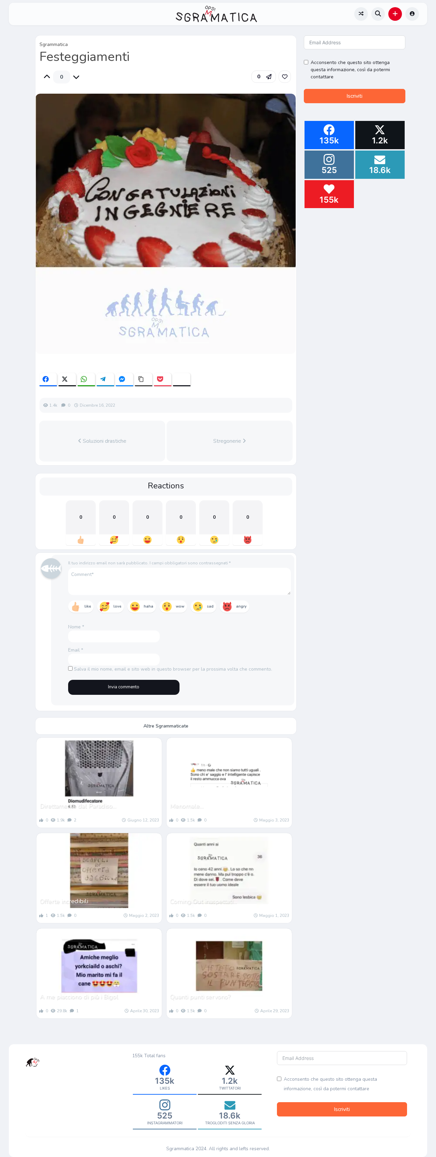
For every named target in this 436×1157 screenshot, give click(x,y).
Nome (76, 627)
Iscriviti (354, 96)
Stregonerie (228, 441)
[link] (285, 77)
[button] (395, 14)
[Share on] (181, 379)
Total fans (155, 1055)
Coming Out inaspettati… (203, 901)
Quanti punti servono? (200, 996)
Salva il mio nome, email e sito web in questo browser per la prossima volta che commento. (173, 669)
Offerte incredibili (64, 901)
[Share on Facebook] (48, 379)
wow (180, 606)
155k (137, 1055)
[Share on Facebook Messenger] (124, 379)
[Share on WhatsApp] (86, 379)
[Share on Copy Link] (143, 379)
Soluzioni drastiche (103, 441)
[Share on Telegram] (105, 379)
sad (210, 606)
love (117, 606)
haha (148, 606)
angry (241, 606)
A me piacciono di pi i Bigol (79, 996)
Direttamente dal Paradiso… (78, 806)
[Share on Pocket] (162, 379)
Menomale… (186, 806)
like (87, 606)
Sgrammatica (54, 44)
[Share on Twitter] (67, 379)
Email (75, 650)
